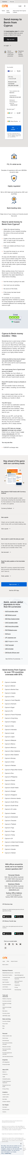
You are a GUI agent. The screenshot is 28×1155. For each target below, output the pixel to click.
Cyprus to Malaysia (10, 740)
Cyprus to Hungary (10, 722)
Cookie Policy (8, 1153)
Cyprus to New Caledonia (12, 751)
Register (13, 135)
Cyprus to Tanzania (10, 820)
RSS (3, 1028)
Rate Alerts (4, 1011)
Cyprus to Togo (9, 827)
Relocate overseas (6, 1046)
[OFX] (5, 6)
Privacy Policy (5, 1088)
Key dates (4, 1099)
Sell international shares (7, 1056)
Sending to (9, 117)
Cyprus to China (9, 696)
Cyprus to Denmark (10, 704)
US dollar (9, 649)
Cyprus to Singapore (11, 795)
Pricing (16, 987)
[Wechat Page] (16, 944)
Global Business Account (7, 972)
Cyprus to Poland (10, 780)
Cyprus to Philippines (11, 777)
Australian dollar (11, 611)
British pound (10, 615)
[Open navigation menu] (24, 6)
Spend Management (19, 975)
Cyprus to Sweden (10, 813)
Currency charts (6, 1013)
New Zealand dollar (12, 619)
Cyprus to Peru (9, 773)
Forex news (5, 1023)
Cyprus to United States (12, 845)
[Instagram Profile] (5, 948)
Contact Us (4, 1074)
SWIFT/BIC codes (6, 1015)
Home (3, 10)
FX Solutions (5, 979)
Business (4, 1)
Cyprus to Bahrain (10, 686)
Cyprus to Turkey (10, 835)
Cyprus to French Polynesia (13, 714)
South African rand (12, 652)
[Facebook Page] (5, 944)
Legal (3, 1076)
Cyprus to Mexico (10, 744)
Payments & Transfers (7, 975)
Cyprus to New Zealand (12, 754)
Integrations (17, 985)
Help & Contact (14, 961)
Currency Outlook (6, 1021)
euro (8, 634)
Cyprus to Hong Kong (11, 718)
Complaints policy (6, 1079)
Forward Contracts (6, 984)
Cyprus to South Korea (11, 805)
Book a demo (5, 964)
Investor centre (5, 1094)
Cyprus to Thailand (10, 824)
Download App (18, 989)
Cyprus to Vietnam (10, 853)
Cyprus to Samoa (10, 784)
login (17, 135)
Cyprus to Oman (9, 762)
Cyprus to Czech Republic (12, 700)
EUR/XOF (4, 430)
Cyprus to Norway (10, 758)
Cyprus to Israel (9, 733)
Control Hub (17, 972)
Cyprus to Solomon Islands (13, 798)
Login (19, 6)
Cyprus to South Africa (11, 802)
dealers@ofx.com (14, 890)
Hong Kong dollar (12, 626)
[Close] (21, 1143)
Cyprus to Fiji (9, 711)
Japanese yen (10, 637)
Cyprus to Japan (10, 736)
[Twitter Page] (13, 944)
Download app (5, 1040)
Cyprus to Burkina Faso (12, 689)
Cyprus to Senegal (10, 791)
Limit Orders (5, 986)
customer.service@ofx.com (14, 881)
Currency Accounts (6, 989)
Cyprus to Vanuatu (10, 849)
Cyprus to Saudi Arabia (11, 787)
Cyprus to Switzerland (11, 817)
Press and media (6, 1064)
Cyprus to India (9, 726)
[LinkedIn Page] (9, 944)
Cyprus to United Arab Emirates (14, 842)
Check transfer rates (7, 1035)
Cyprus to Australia (10, 682)
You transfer (10, 67)
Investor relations (6, 1101)
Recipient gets (11, 109)
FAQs (8, 961)
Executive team (5, 1109)
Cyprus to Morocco (10, 747)
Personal (12, 1)
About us (4, 1072)
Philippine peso (11, 630)
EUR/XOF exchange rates (11, 447)
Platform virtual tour (6, 998)
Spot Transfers (5, 982)
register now (10, 375)
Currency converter (6, 1001)
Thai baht (9, 645)
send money (19, 375)
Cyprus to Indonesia (11, 729)
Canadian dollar (11, 622)
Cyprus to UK (9, 838)
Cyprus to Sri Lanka (10, 809)
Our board (4, 1107)
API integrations (5, 1062)
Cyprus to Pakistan (10, 765)
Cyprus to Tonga (10, 831)
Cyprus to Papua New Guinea (13, 769)
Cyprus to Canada (10, 693)
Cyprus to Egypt (9, 707)
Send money (5, 1038)
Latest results (5, 1096)
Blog (3, 1026)
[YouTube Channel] (20, 944)
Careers (4, 1111)
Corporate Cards (6, 977)
